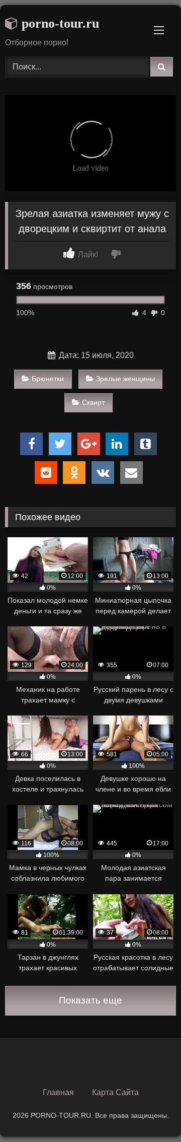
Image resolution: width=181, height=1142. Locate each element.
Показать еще (90, 1000)
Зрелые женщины (125, 379)
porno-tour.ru (58, 23)
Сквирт (93, 402)
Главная (58, 1092)
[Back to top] (150, 1112)
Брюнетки (48, 379)
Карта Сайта (115, 1092)
